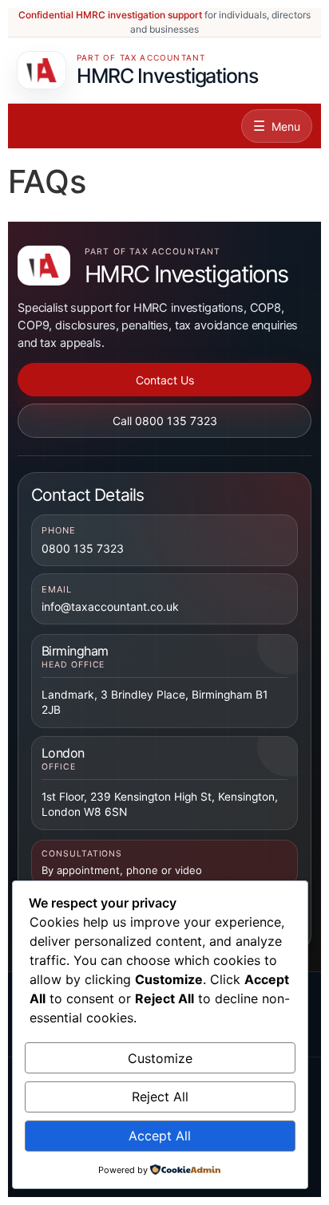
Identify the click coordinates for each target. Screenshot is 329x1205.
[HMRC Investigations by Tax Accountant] (44, 265)
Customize (160, 1058)
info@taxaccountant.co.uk (110, 606)
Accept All (160, 1136)
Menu (286, 126)
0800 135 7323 (83, 548)
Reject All (160, 1097)
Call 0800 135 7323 (165, 420)
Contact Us (165, 380)
